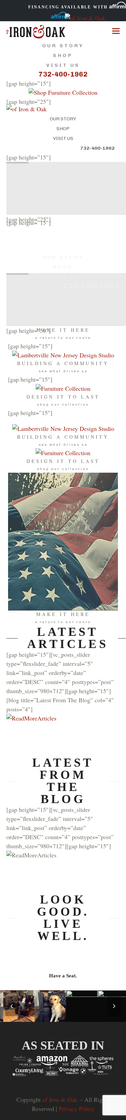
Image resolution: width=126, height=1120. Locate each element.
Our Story (63, 46)
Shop (63, 55)
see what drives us (63, 371)
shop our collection (63, 405)
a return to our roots (63, 338)
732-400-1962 (63, 74)
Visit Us (63, 65)
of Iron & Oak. (60, 1099)
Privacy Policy (76, 1108)
